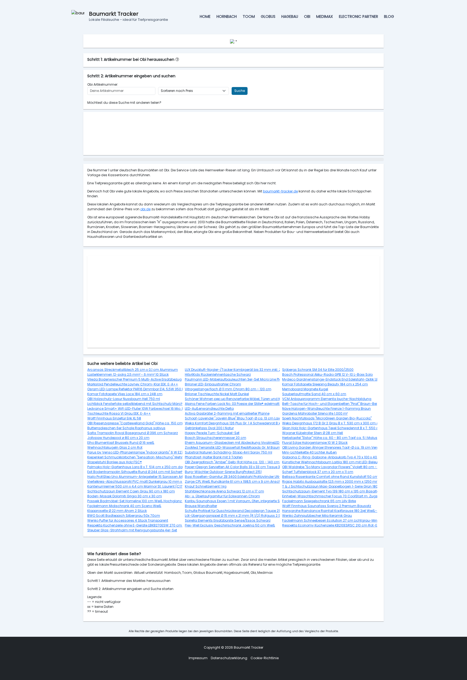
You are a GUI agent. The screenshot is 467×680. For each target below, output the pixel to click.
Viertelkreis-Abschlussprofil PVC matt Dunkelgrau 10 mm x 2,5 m (139, 481)
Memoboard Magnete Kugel (305, 389)
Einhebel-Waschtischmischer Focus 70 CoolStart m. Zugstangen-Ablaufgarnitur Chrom (355, 496)
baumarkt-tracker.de (280, 191)
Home (205, 16)
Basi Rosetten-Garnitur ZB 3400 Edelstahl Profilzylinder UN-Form (237, 476)
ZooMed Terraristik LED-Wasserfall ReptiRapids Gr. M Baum (233, 447)
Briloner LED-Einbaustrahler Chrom (213, 384)
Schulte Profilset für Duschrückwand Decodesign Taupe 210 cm (236, 510)
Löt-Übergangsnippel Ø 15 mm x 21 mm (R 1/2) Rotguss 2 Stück (236, 515)
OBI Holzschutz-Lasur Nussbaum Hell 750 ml (123, 398)
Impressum (198, 658)
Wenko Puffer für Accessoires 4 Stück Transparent (127, 520)
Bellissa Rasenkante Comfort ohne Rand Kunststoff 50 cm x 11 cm (336, 476)
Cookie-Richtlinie (265, 658)
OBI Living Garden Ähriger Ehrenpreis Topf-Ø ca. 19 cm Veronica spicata (341, 447)
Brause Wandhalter (201, 506)
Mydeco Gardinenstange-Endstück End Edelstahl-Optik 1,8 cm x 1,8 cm (340, 379)
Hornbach (226, 16)
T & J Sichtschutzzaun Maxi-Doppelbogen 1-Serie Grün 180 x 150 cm (337, 486)
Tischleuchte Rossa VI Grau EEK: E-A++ (119, 413)
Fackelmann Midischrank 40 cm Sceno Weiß (124, 506)
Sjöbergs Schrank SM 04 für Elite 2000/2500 (317, 369)
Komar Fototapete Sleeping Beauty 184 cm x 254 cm (325, 384)
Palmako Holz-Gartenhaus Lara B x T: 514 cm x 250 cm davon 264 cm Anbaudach (155, 467)
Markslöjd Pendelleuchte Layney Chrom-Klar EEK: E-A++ (132, 384)
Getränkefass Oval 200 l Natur (209, 428)
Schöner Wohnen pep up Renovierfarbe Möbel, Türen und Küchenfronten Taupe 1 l (251, 398)
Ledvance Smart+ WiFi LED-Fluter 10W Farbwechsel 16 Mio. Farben (140, 408)
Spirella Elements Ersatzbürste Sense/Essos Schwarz (228, 520)
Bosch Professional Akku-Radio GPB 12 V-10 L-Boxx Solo (327, 374)
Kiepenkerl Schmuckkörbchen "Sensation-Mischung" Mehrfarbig (139, 457)
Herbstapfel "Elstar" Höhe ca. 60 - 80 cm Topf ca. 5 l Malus (329, 437)
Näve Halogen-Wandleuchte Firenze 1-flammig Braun (326, 408)
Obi (307, 16)
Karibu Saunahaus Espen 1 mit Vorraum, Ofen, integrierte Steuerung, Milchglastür (250, 501)
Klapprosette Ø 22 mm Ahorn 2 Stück (117, 510)
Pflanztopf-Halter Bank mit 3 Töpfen (214, 457)
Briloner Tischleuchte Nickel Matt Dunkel (217, 394)
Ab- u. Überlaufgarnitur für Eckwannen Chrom (222, 496)
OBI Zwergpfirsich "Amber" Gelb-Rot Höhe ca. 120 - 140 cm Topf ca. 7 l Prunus (247, 462)
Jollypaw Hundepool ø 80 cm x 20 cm (118, 437)
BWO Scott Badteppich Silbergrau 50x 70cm (123, 515)
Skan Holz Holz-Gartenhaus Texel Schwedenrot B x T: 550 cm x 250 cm (340, 428)
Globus (268, 16)
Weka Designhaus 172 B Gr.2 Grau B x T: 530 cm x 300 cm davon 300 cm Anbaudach (352, 423)
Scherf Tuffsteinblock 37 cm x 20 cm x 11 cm (317, 471)
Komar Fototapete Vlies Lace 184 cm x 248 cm (124, 394)
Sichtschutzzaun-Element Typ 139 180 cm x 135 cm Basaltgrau (333, 491)
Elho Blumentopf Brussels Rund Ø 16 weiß (120, 442)
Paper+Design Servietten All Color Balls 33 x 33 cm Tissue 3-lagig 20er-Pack (246, 467)
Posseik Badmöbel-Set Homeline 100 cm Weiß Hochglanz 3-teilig (140, 501)
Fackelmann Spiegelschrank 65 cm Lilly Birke (319, 501)
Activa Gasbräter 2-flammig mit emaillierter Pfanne (227, 413)
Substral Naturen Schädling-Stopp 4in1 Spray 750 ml (228, 452)
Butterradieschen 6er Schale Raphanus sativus (126, 428)
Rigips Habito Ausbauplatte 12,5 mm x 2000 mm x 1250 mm (330, 481)
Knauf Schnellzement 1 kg (205, 486)
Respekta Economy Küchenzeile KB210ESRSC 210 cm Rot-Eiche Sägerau (340, 525)
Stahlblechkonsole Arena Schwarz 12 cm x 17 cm (224, 491)
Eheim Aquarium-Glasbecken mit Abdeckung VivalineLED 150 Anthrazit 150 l (247, 442)
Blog (389, 16)
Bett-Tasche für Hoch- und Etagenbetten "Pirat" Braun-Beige (331, 403)
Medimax (324, 16)
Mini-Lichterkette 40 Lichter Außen (309, 452)
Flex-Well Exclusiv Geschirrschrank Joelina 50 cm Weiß (230, 525)
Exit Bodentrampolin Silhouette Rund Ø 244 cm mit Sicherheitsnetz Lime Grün (150, 471)
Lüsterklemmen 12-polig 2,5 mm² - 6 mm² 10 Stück (128, 374)
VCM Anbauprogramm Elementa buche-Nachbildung (326, 398)
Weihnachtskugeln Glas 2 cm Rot (114, 447)
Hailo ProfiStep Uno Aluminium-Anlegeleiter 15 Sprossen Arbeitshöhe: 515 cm (149, 476)
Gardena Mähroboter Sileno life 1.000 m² (315, 413)
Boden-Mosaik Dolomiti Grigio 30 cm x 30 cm (124, 496)
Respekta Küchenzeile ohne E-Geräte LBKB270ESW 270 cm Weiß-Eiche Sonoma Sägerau (159, 525)
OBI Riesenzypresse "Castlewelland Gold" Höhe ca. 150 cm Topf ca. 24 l (145, 423)
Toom (249, 16)
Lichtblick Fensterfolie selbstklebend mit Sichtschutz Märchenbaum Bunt (146, 403)
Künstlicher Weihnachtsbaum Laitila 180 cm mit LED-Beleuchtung (336, 462)
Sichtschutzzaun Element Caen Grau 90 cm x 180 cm (131, 491)
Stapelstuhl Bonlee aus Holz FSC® (114, 462)
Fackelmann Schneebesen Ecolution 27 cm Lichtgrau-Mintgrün (334, 520)
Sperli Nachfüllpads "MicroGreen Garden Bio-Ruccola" (327, 418)
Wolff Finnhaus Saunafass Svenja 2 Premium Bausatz (326, 506)
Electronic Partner (358, 16)
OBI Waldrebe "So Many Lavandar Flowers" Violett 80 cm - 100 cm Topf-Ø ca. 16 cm (350, 467)
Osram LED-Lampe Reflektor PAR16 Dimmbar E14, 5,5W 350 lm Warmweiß (146, 389)
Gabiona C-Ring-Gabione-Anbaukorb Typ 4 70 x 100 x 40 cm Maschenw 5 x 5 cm (349, 457)
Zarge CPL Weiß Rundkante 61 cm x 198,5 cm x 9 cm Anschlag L (237, 481)
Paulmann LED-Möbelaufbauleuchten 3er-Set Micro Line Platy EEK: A (239, 379)
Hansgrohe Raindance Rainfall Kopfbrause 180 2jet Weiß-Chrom (335, 510)
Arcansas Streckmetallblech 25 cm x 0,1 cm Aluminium (132, 369)
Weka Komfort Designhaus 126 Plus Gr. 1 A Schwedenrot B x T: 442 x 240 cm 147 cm (252, 423)
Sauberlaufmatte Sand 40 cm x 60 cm (314, 394)
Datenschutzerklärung (229, 658)
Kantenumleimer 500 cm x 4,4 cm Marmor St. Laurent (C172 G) (138, 486)
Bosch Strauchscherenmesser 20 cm (215, 437)
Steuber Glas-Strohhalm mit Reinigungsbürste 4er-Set (132, 530)
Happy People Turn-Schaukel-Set (212, 433)
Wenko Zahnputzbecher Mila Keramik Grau (317, 515)
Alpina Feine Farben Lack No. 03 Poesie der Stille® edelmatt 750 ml (238, 403)
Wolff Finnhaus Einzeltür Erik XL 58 (114, 418)
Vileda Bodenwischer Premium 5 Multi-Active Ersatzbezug (134, 379)
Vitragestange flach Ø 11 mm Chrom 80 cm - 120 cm (228, 389)
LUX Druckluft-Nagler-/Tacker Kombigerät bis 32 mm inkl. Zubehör (238, 369)
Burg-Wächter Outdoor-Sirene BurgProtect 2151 (223, 471)
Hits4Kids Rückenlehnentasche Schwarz (218, 374)
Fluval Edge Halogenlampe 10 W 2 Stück (315, 442)
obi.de (145, 209)
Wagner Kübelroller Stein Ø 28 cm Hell (312, 433)
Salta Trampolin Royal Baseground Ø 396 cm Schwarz (132, 433)
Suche (239, 90)
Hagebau (289, 16)
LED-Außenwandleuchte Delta (209, 408)
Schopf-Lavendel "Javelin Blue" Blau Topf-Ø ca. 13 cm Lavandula (238, 418)
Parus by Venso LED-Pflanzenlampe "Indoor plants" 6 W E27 (135, 452)
